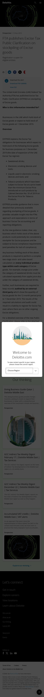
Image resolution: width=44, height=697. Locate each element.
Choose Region (14, 370)
